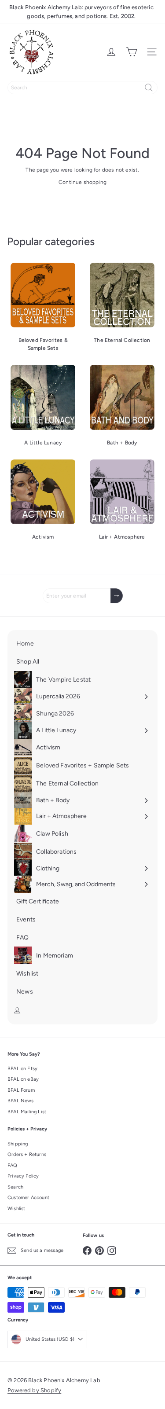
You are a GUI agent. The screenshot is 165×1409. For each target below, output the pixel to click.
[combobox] (82, 87)
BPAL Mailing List (26, 1112)
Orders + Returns (26, 1154)
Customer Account (28, 1197)
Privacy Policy (23, 1176)
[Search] (149, 87)
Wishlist (16, 1208)
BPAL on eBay (23, 1079)
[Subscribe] (116, 595)
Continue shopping (82, 182)
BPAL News (20, 1101)
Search (15, 1187)
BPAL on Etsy (22, 1068)
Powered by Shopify (34, 1390)
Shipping (17, 1144)
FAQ (12, 1165)
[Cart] (131, 52)
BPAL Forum (21, 1090)
